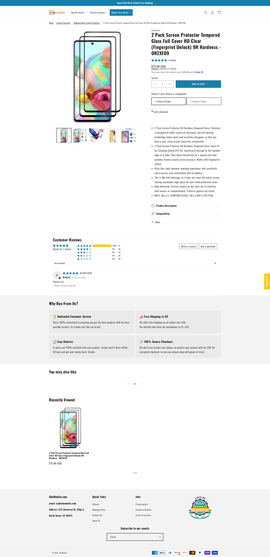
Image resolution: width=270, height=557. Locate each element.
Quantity (154, 77)
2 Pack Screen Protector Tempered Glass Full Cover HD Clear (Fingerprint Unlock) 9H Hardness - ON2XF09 (69, 456)
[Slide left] (52, 135)
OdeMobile (63, 553)
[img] (71, 273)
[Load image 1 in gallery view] (64, 135)
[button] (78, 12)
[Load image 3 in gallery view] (96, 135)
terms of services (143, 515)
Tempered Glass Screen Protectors (87, 23)
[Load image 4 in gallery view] (112, 135)
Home (51, 23)
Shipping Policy (99, 509)
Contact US (97, 515)
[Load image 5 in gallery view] (128, 135)
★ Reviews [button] (267, 281)
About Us (96, 520)
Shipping (154, 68)
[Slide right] (140, 135)
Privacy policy (142, 504)
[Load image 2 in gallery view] (80, 135)
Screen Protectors (63, 23)
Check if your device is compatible (168, 94)
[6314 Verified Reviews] (200, 520)
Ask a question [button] (208, 246)
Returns (95, 504)
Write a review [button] (188, 246)
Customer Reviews (144, 509)
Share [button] (157, 222)
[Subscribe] (159, 537)
